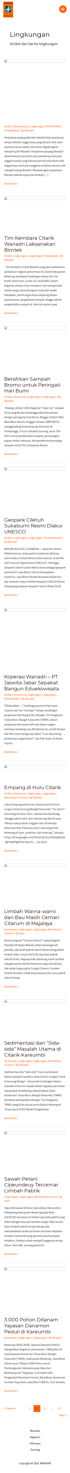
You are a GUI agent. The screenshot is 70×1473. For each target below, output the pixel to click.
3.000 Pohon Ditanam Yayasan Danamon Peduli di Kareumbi (31, 1326)
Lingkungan (37, 126)
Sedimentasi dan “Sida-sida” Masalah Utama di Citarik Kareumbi (32, 1049)
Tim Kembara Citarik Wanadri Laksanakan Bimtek (29, 244)
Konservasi (20, 397)
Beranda (35, 1431)
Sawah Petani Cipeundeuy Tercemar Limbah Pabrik (31, 1185)
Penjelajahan (11, 130)
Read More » (11, 183)
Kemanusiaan (21, 126)
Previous (8, 1408)
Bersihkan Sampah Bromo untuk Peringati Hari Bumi (32, 385)
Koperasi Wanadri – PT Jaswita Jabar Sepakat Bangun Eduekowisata (31, 683)
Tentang (35, 1450)
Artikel (8, 126)
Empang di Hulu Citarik (32, 787)
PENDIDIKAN (53, 126)
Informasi (35, 1443)
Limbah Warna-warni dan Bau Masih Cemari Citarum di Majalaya (31, 917)
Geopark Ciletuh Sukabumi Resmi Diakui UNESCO (33, 526)
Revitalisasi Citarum (15, 797)
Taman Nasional (52, 538)
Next (64, 1415)
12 (59, 1408)
